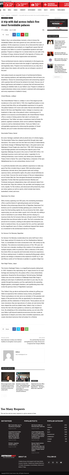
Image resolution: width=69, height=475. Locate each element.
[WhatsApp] (26, 34)
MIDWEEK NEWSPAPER (52, 4)
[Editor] (2, 30)
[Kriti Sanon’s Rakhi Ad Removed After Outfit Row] (50, 54)
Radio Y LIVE (38, 4)
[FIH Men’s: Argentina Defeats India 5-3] (4, 444)
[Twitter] (18, 34)
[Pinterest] (22, 34)
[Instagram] (52, 462)
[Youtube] (61, 462)
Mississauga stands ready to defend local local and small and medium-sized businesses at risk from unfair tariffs (8, 387)
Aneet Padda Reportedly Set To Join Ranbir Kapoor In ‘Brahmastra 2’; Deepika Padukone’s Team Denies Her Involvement (38, 434)
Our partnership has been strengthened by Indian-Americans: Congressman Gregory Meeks (34, 341)
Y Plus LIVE (11, 4)
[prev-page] (2, 396)
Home (2, 15)
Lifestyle (10, 18)
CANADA (8, 15)
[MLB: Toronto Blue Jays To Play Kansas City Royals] (50, 60)
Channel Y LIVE (24, 4)
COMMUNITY (14, 15)
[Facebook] (14, 34)
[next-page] (5, 396)
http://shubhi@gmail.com (21, 354)
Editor (6, 30)
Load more (57, 77)
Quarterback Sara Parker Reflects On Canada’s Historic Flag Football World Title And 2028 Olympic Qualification (15, 434)
